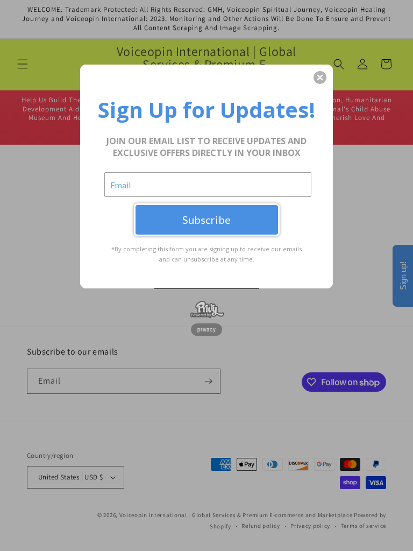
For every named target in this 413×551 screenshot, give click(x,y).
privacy (206, 329)
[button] (320, 77)
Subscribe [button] (206, 219)
